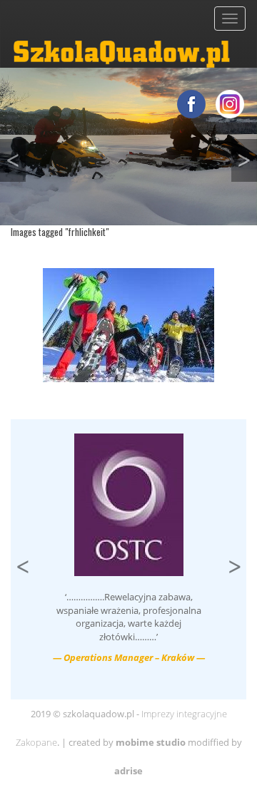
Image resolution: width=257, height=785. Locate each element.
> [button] (247, 156)
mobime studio (151, 742)
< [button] (16, 156)
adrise (128, 770)
